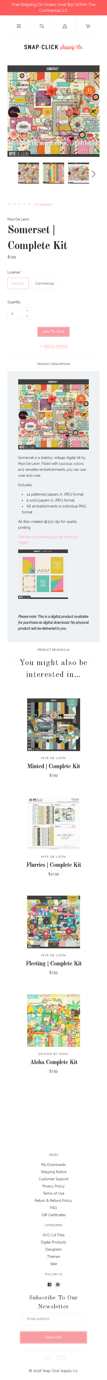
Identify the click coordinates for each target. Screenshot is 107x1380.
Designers (54, 1249)
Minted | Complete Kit (53, 767)
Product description (53, 364)
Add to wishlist (55, 346)
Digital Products (53, 1242)
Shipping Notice (53, 1172)
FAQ (53, 1208)
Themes (53, 1257)
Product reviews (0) (53, 649)
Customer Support (53, 1179)
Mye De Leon (18, 219)
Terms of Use (53, 1193)
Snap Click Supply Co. (60, 1371)
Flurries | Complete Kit (53, 865)
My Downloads (53, 1165)
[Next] (94, 174)
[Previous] (13, 174)
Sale (53, 1264)
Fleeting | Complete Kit (54, 964)
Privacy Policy (53, 1186)
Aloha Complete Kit (53, 1063)
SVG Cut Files (54, 1235)
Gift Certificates (54, 1215)
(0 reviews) (43, 204)
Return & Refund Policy (53, 1201)
